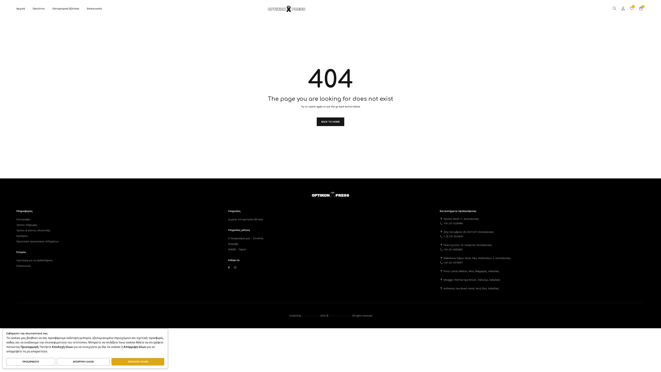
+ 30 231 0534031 (453, 236)
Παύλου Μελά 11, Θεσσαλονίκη (461, 218)
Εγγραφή (233, 243)
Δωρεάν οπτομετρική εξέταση (245, 219)
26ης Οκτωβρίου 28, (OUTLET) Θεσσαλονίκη (468, 232)
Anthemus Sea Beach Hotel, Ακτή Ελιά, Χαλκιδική (471, 288)
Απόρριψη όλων (83, 361)
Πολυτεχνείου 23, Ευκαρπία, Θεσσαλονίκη (467, 245)
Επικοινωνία (23, 265)
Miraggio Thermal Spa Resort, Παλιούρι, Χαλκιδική (471, 279)
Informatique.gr (310, 315)
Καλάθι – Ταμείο (237, 249)
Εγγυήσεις (22, 235)
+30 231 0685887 (453, 249)
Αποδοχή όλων (138, 361)
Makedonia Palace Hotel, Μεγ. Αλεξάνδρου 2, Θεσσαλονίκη (476, 258)
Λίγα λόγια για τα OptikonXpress (34, 260)
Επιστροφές (23, 219)
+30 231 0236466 (453, 223)
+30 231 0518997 (453, 262)
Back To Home (330, 121)
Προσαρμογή (30, 361)
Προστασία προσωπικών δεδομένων (37, 241)
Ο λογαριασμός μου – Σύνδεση (245, 238)
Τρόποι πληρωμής (26, 224)
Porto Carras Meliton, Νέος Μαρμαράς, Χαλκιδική (471, 271)
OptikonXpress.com (340, 315)
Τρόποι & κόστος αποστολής (33, 230)
